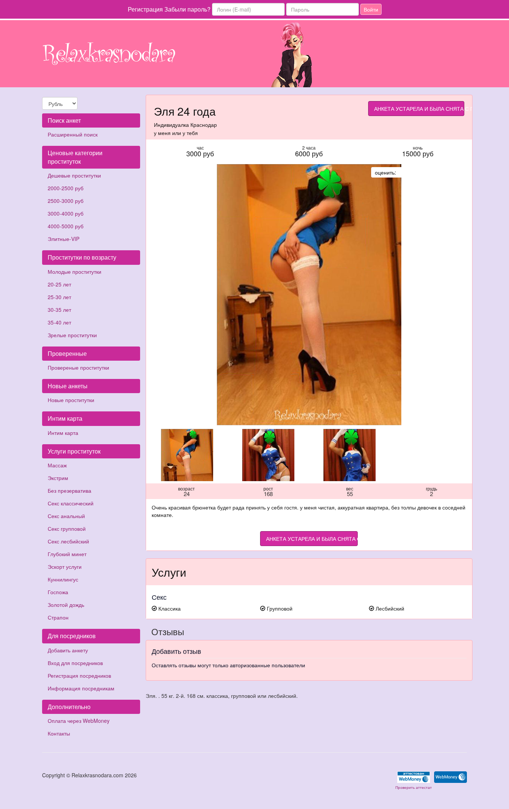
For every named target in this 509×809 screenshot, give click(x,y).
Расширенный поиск (73, 134)
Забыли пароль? (187, 9)
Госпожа (58, 592)
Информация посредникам (81, 688)
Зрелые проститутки (72, 335)
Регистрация (145, 9)
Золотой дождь (66, 604)
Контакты (59, 733)
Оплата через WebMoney (79, 720)
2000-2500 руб (65, 188)
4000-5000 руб (65, 226)
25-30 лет (59, 297)
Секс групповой (67, 528)
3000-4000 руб (65, 213)
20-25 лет (59, 284)
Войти (371, 9)
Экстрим (58, 478)
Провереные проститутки (78, 367)
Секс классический (71, 503)
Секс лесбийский (68, 541)
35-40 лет (59, 322)
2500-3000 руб (65, 200)
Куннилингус (63, 579)
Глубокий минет (67, 554)
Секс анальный (66, 516)
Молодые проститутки (74, 271)
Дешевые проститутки (74, 175)
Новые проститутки (71, 400)
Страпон (58, 617)
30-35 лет (59, 309)
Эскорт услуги (65, 566)
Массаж (57, 465)
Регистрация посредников (79, 675)
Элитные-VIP (63, 238)
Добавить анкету (68, 650)
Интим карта (63, 432)
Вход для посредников (75, 663)
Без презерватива (69, 490)
